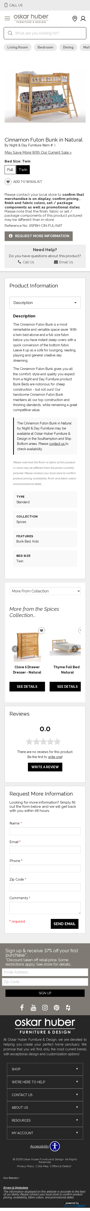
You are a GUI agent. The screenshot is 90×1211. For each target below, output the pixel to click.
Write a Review (45, 767)
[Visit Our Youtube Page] (34, 1008)
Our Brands (11, 1178)
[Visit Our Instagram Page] (45, 1008)
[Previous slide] (15, 648)
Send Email (65, 924)
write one (55, 757)
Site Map (42, 1166)
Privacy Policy (25, 1166)
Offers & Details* (62, 1166)
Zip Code (17, 879)
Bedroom (45, 47)
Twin (23, 169)
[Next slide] (75, 648)
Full (10, 169)
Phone (15, 861)
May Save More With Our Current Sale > (38, 152)
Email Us (65, 262)
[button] (7, 19)
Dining (68, 47)
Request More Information (42, 236)
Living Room (17, 47)
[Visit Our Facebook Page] (22, 1008)
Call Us (28, 262)
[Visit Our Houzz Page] (68, 1008)
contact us (57, 444)
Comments (19, 898)
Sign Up (45, 993)
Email (15, 842)
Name (15, 823)
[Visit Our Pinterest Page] (57, 1008)
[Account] (83, 18)
